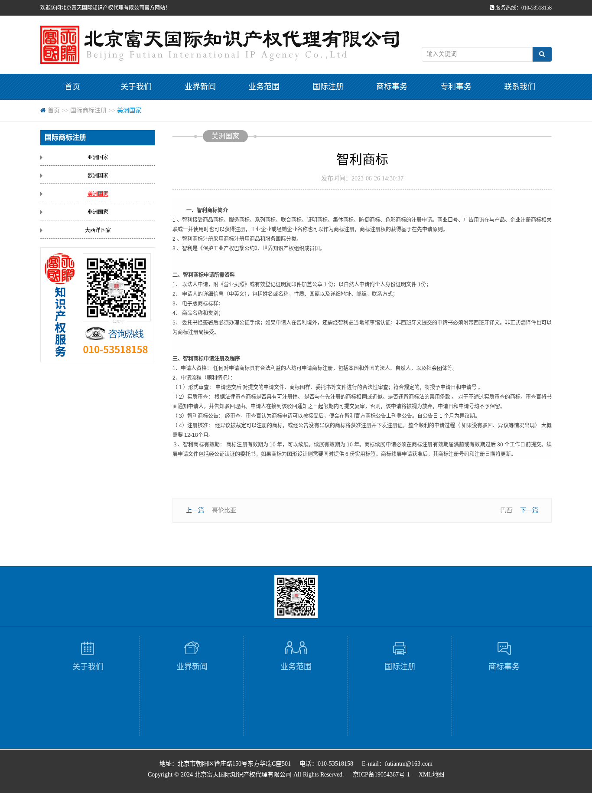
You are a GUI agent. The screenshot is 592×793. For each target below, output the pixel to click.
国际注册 (328, 86)
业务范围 (264, 86)
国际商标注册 (88, 110)
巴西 (506, 510)
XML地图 (431, 774)
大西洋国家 (98, 230)
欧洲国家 (98, 176)
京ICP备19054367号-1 (381, 774)
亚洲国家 (98, 157)
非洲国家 (98, 212)
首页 (72, 86)
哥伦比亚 (224, 510)
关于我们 (136, 86)
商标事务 (391, 86)
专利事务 (456, 86)
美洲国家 (129, 110)
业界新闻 (200, 86)
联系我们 (519, 86)
